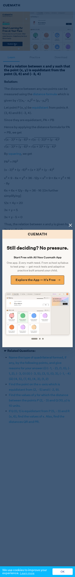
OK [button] (63, 571)
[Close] (70, 225)
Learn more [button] (27, 573)
